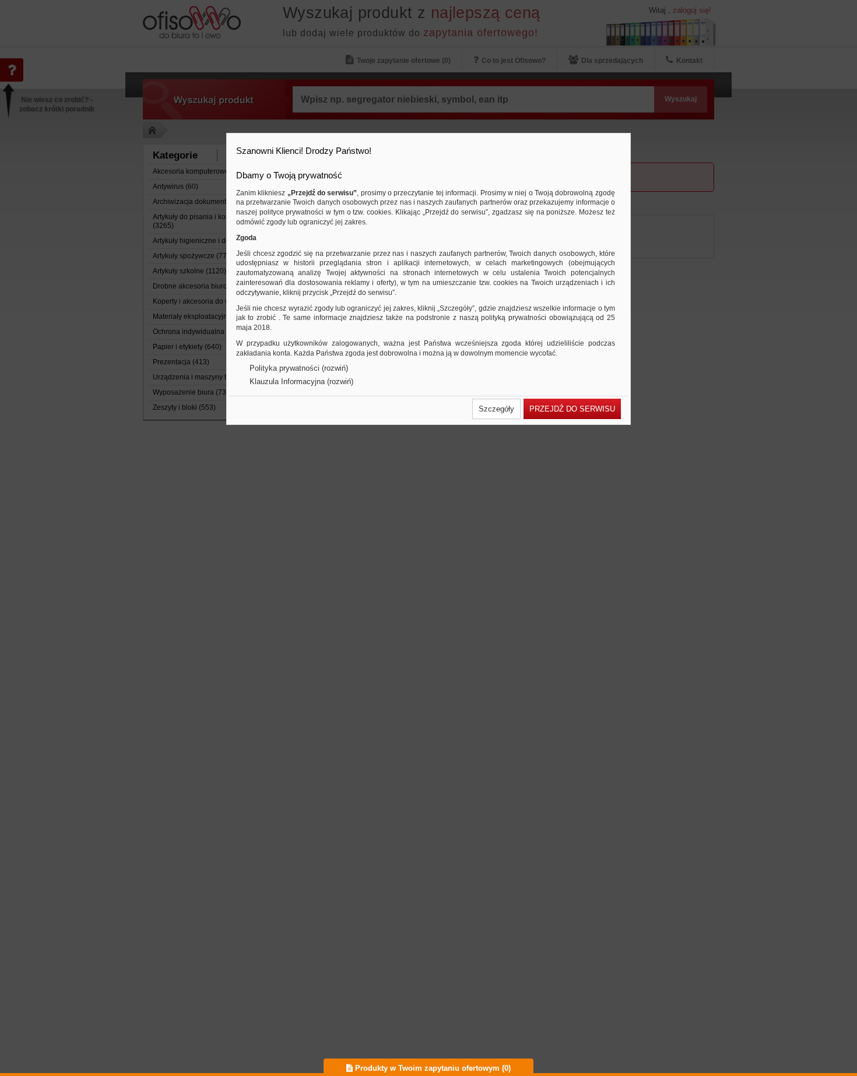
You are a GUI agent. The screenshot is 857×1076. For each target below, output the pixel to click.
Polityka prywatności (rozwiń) (299, 368)
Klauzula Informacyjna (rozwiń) (301, 381)
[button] (496, 409)
